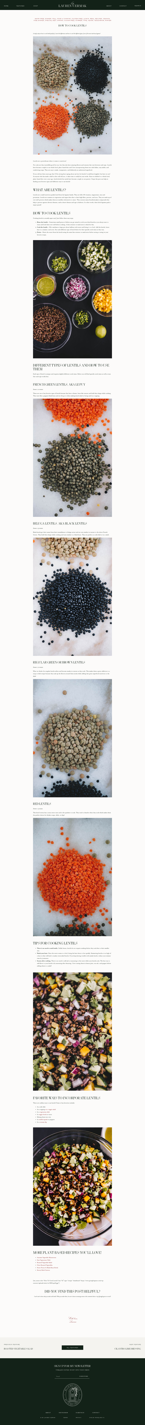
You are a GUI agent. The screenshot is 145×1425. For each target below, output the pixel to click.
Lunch (86, 18)
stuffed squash (43, 1119)
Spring (60, 20)
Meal (92, 18)
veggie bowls (43, 1114)
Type (85, 20)
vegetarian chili (45, 1112)
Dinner (48, 18)
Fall (54, 18)
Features (20, 6)
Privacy (78, 1417)
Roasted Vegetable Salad (44, 1262)
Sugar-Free (69, 20)
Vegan (90, 20)
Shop (35, 6)
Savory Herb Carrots (43, 1270)
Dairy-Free (39, 18)
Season (106, 18)
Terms (65, 1417)
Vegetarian (99, 20)
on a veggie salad (50, 1109)
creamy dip (43, 1122)
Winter (108, 20)
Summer (78, 20)
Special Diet (50, 20)
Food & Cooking (64, 18)
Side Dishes (39, 20)
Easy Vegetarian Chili (43, 1260)
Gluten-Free (77, 18)
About (109, 6)
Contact (123, 6)
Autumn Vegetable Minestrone (46, 1257)
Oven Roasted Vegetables (44, 1265)
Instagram (63, 1412)
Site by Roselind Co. (97, 1417)
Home (6, 6)
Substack (80, 1412)
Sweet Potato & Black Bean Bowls (47, 1268)
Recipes (98, 18)
